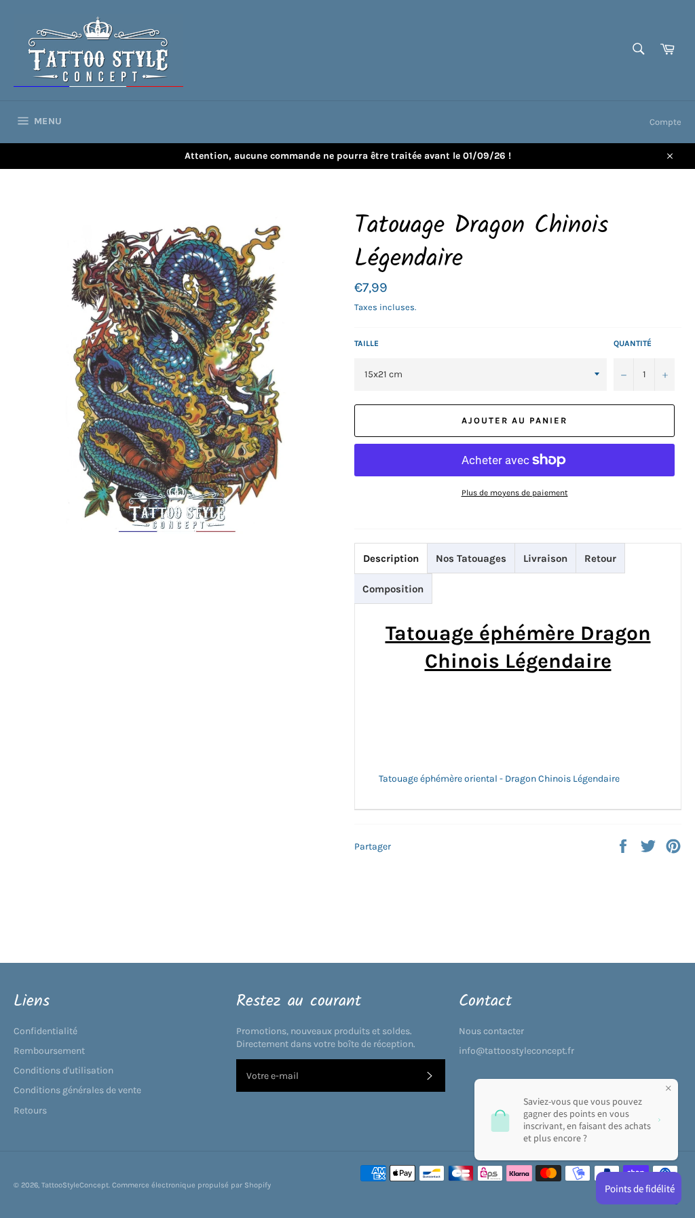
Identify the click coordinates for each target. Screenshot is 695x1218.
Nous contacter (491, 1031)
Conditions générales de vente (77, 1090)
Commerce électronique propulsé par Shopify (191, 1185)
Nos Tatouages (471, 558)
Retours (30, 1110)
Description (391, 558)
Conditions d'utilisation (63, 1070)
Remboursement (49, 1051)
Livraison (545, 558)
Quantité (633, 343)
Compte (665, 122)
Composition (393, 589)
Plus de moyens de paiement (515, 492)
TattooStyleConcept (75, 1185)
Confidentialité (45, 1031)
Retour (600, 558)
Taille (366, 343)
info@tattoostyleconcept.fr (516, 1051)
